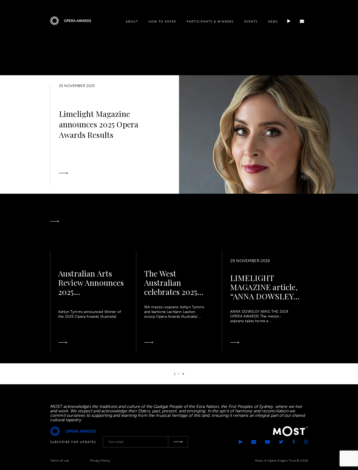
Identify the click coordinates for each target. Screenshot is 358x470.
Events (251, 21)
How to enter (162, 21)
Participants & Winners (210, 21)
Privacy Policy (100, 460)
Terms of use (59, 460)
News (273, 21)
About (132, 21)
